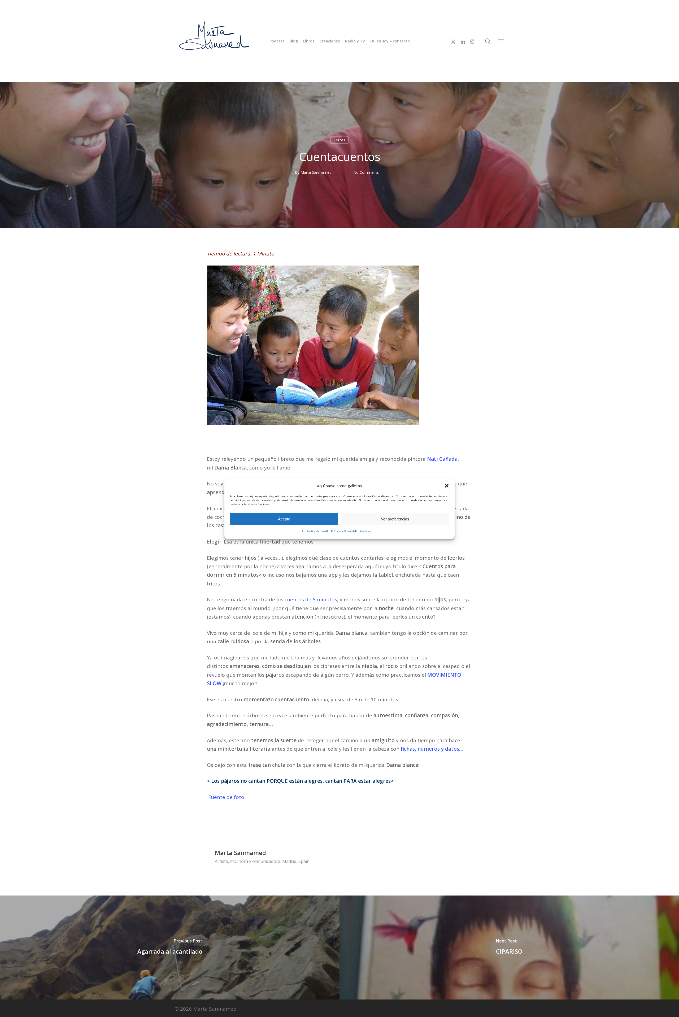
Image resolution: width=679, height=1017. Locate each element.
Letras (339, 139)
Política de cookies (317, 531)
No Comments (366, 172)
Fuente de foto (225, 797)
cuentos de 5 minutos (311, 599)
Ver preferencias (395, 519)
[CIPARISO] (509, 947)
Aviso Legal (365, 531)
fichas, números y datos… (432, 748)
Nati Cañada (442, 458)
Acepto (284, 519)
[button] (446, 485)
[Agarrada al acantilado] (170, 947)
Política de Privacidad (344, 531)
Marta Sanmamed (316, 172)
